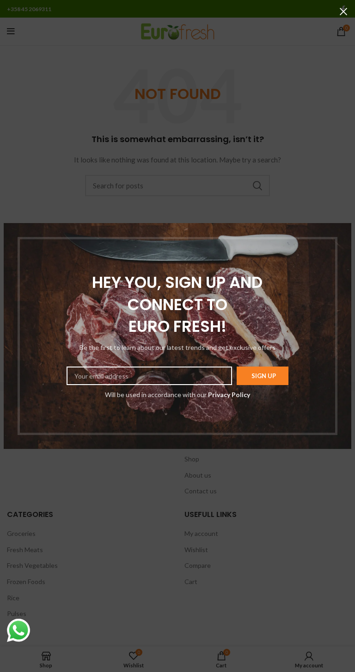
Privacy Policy (229, 394)
